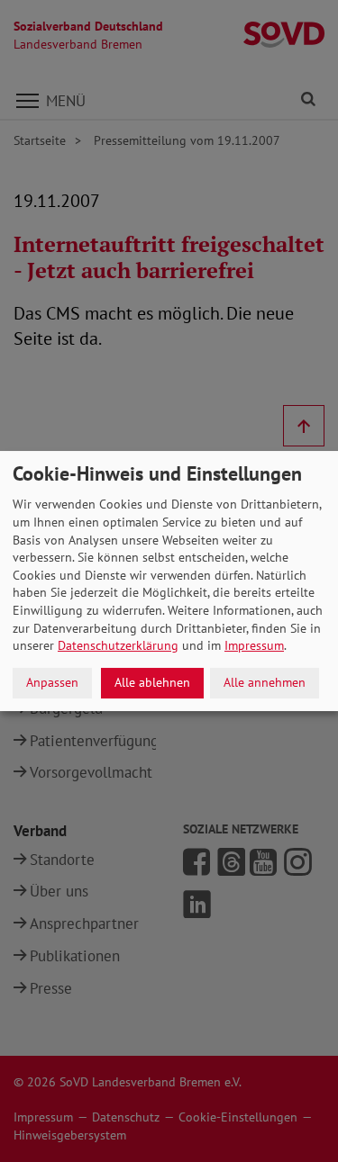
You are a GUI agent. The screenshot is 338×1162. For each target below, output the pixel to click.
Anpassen (52, 682)
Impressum (254, 645)
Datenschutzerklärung (118, 645)
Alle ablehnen (152, 682)
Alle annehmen (265, 682)
